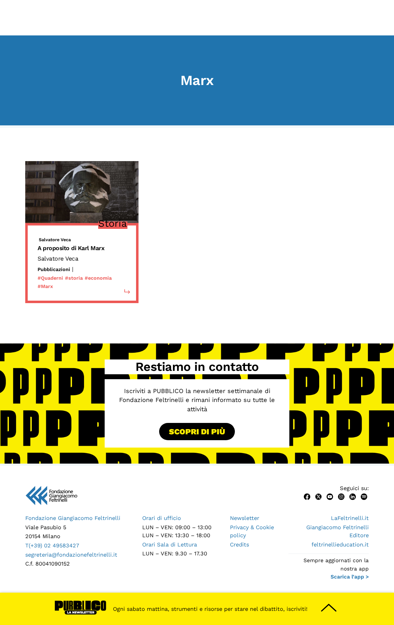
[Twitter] (318, 496)
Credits (239, 544)
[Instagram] (341, 496)
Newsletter (244, 518)
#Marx (45, 286)
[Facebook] (307, 496)
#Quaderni (50, 278)
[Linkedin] (352, 496)
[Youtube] (330, 496)
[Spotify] (364, 496)
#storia (74, 278)
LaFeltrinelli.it (350, 518)
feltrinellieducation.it (340, 544)
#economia (98, 278)
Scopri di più (197, 431)
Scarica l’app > (350, 577)
